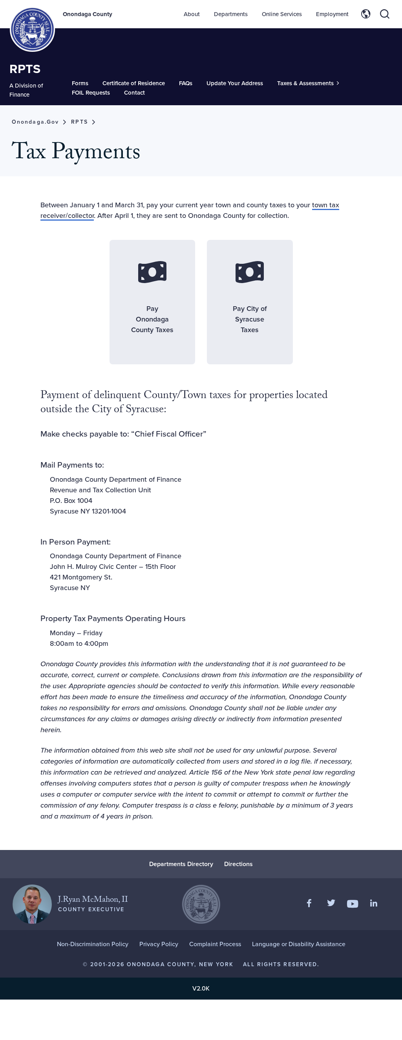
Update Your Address (234, 83)
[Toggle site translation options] (366, 14)
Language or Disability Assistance (298, 944)
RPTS (24, 68)
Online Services (282, 14)
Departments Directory (181, 863)
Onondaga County (87, 14)
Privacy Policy (158, 944)
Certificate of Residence (133, 83)
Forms (80, 83)
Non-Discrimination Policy (92, 944)
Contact (134, 92)
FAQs (185, 83)
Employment (332, 14)
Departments (231, 14)
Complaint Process (215, 944)
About (192, 14)
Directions (238, 863)
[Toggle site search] (385, 14)
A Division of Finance (26, 90)
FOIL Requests (91, 92)
